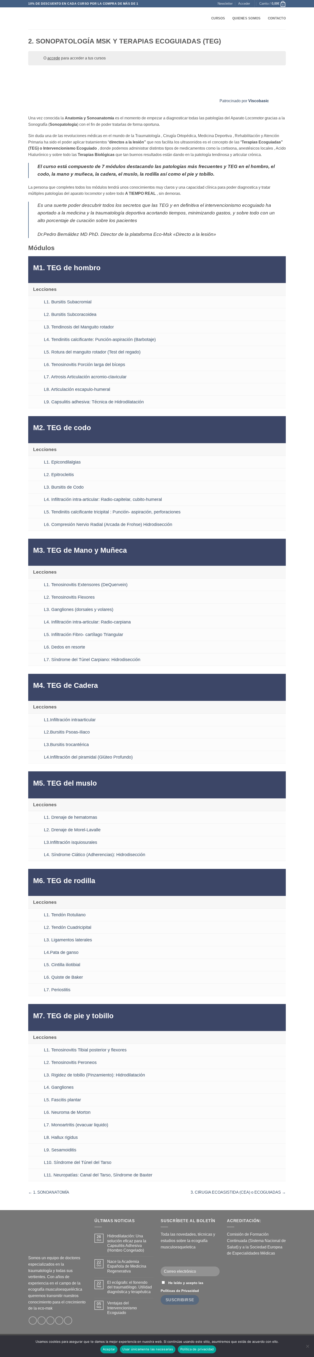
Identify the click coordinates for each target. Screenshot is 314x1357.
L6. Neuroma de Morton (67, 1112)
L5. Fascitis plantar (62, 1099)
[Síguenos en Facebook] (33, 1320)
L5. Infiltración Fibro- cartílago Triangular (83, 634)
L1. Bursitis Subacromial (68, 301)
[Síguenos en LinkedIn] (59, 1320)
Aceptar (109, 1349)
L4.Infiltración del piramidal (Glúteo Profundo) (88, 757)
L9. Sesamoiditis (60, 1149)
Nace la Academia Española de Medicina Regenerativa (126, 1266)
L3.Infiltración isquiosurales (70, 842)
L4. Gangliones (59, 1087)
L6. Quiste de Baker (63, 977)
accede (53, 58)
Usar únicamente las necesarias (147, 1349)
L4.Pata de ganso (61, 952)
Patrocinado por (244, 101)
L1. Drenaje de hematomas (70, 817)
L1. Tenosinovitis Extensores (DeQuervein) (86, 584)
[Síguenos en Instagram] (42, 1320)
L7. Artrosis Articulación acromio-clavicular (85, 376)
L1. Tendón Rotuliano (65, 914)
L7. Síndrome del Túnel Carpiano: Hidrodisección (92, 659)
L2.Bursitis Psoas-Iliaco (67, 732)
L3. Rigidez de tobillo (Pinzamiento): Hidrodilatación (94, 1075)
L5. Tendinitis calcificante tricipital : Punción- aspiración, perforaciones (112, 511)
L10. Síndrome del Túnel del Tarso (77, 1162)
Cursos (218, 18)
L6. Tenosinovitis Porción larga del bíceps (84, 364)
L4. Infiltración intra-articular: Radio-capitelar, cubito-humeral (103, 499)
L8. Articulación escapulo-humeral (77, 389)
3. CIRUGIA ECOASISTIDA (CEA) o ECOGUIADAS (236, 1192)
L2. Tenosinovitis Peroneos (70, 1062)
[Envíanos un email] (50, 1320)
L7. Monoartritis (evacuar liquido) (76, 1124)
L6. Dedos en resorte (64, 647)
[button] (225, 3)
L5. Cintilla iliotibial (62, 964)
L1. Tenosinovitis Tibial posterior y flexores (85, 1049)
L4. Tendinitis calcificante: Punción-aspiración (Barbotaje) (100, 339)
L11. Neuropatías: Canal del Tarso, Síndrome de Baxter (98, 1175)
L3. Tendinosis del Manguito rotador (79, 327)
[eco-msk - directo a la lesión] (52, 18)
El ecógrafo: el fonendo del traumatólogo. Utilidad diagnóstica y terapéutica (129, 1287)
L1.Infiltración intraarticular (70, 719)
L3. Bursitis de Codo (64, 487)
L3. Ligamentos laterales (68, 939)
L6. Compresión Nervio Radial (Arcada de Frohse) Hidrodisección (108, 524)
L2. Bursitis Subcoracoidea (70, 314)
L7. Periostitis (57, 989)
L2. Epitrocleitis (59, 474)
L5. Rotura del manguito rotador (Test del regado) (92, 352)
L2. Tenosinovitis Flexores (69, 597)
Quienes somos (246, 18)
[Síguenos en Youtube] (68, 1320)
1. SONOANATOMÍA (50, 1192)
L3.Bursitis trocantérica (66, 744)
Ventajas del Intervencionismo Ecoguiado (122, 1308)
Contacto (277, 18)
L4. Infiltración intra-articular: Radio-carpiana (87, 622)
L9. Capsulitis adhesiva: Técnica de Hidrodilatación (94, 401)
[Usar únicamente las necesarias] (307, 1348)
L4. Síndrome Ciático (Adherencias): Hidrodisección (94, 854)
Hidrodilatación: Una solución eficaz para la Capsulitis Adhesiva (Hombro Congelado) (126, 1243)
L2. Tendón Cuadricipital (67, 927)
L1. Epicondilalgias (62, 462)
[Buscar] (206, 18)
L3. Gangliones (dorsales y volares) (78, 609)
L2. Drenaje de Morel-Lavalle (72, 829)
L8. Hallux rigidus (61, 1137)
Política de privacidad (197, 1349)
